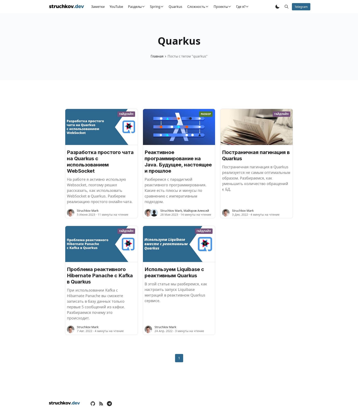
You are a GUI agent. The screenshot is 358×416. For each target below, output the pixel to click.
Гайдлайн (126, 114)
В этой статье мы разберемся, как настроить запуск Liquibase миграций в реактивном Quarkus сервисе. (176, 292)
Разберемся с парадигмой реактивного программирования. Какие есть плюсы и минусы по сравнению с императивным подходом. (175, 190)
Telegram (301, 7)
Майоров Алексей (196, 211)
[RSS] (101, 403)
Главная (157, 56)
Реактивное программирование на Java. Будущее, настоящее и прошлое (178, 161)
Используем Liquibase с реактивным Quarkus (174, 272)
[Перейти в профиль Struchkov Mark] (70, 212)
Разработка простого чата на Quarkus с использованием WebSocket (100, 161)
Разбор (206, 114)
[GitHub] (93, 403)
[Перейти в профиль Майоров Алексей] (154, 212)
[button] (277, 6)
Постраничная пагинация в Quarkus (256, 155)
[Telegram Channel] (109, 403)
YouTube (116, 6)
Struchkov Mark (87, 211)
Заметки (98, 6)
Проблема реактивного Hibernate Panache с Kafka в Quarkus (100, 275)
